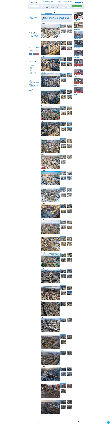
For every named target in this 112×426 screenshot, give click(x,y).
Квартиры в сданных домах (33, 17)
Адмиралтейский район (48, 10)
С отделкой (30, 16)
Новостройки (43, 10)
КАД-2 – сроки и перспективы (33, 69)
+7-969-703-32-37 (79, 2)
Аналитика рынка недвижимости (77, 10)
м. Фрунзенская (55, 10)
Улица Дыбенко (31, 98)
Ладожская (30, 100)
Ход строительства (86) (48, 13)
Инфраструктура (54, 13)
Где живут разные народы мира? (33, 59)
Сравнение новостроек (62, 1)
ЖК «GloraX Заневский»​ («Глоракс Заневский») (33, 36)
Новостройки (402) (45, 2)
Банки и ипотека (50, 1)
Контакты (51, 418)
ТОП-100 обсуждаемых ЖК (35, 47)
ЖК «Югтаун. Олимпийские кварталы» (33, 34)
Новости (46, 1)
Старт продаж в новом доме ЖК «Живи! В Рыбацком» (33, 86)
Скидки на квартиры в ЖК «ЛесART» (34, 82)
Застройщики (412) (56, 2)
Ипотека (30, 14)
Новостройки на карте (59, 418)
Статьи (32, 65)
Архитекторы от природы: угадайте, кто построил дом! (33, 61)
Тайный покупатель (69, 1)
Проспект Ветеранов (32, 99)
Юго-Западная (31, 101)
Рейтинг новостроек (56, 1)
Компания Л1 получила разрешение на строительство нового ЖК (33, 79)
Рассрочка (30, 15)
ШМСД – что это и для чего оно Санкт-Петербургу (33, 67)
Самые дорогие (31, 12)
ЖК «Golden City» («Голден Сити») (33, 35)
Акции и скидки (43, 1)
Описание (42, 13)
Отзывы (59, 13)
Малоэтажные (31, 18)
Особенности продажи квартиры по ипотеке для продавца (33, 72)
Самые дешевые (31, 11)
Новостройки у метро (32, 13)
